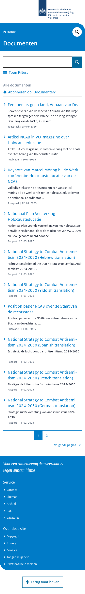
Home (11, 32)
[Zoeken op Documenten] (77, 62)
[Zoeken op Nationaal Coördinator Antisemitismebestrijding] (77, 32)
